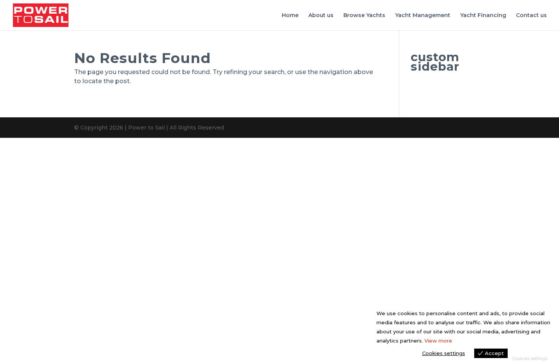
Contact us (531, 16)
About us (320, 16)
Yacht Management (422, 16)
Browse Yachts (364, 16)
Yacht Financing (483, 16)
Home (290, 16)
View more (438, 341)
